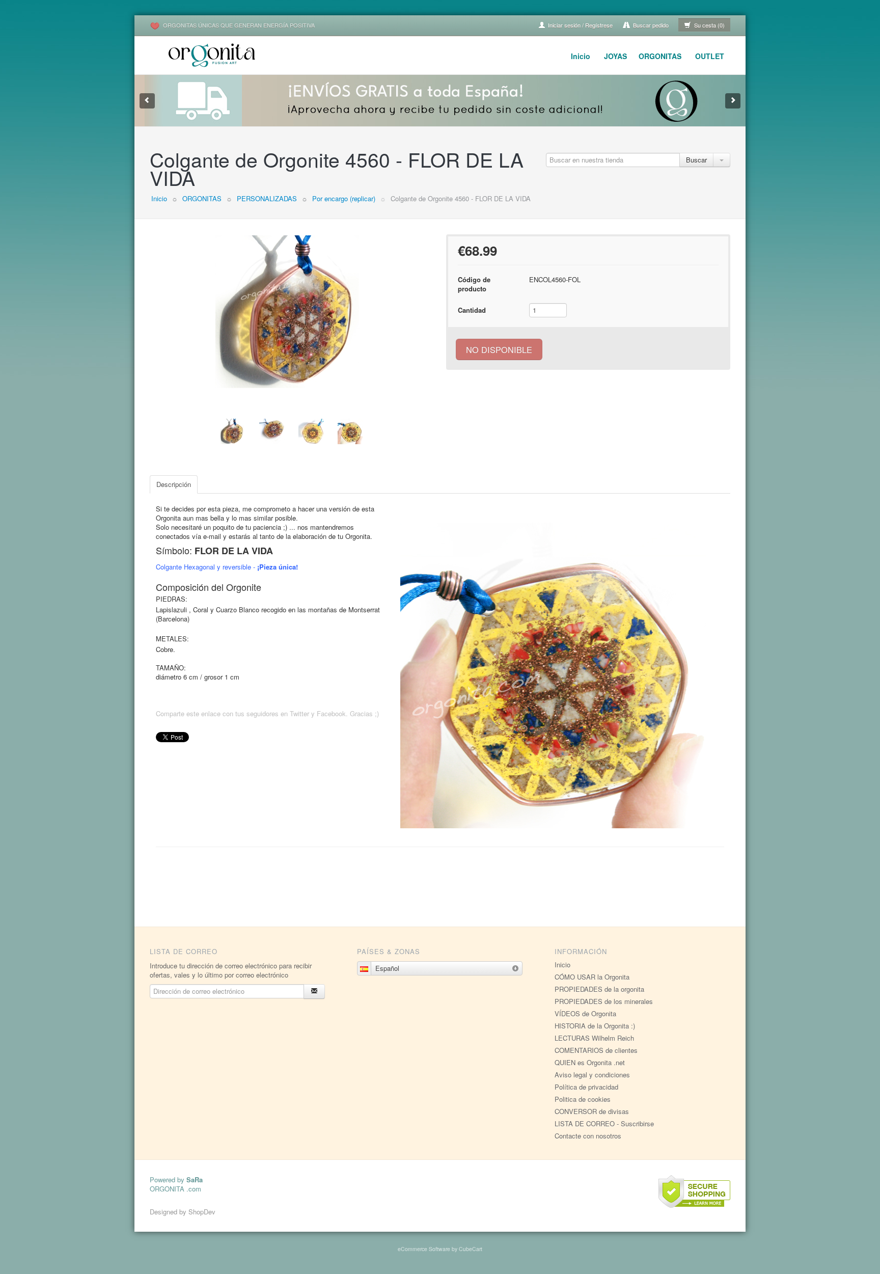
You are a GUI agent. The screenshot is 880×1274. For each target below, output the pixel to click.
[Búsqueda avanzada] (721, 160)
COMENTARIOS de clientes (596, 1050)
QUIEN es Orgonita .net (590, 1062)
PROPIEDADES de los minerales (604, 1001)
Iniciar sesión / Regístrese (579, 25)
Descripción (173, 484)
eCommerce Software (424, 1249)
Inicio (580, 56)
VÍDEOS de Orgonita (585, 1013)
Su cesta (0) (709, 25)
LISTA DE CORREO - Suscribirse (604, 1123)
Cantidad (472, 310)
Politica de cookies (583, 1099)
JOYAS (615, 56)
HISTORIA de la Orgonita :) (595, 1026)
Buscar (696, 160)
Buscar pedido (650, 25)
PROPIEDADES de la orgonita (599, 989)
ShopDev (201, 1211)
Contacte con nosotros (588, 1136)
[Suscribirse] (314, 991)
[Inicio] (213, 54)
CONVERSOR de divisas (592, 1111)
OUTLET (709, 56)
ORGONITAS (660, 56)
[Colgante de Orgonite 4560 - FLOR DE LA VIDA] (291, 311)
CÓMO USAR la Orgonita (592, 977)
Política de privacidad (586, 1087)
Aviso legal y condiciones (592, 1074)
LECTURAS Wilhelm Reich (594, 1038)
